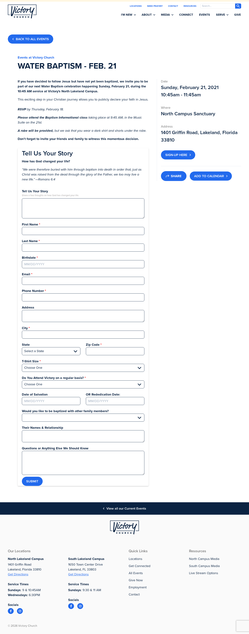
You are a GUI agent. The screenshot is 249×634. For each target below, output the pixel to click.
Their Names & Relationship (42, 428)
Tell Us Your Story (35, 191)
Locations (136, 6)
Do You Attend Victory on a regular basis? (53, 378)
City (25, 328)
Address (28, 307)
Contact (173, 6)
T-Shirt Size (30, 361)
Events (204, 15)
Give (237, 15)
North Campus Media (204, 559)
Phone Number (33, 291)
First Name (30, 224)
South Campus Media (204, 566)
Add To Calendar (209, 176)
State (26, 345)
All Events (136, 573)
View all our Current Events (126, 508)
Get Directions (18, 574)
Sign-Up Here (176, 155)
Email (26, 274)
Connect (186, 15)
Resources (190, 6)
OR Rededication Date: (103, 394)
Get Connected (139, 566)
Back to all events (32, 39)
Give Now (136, 580)
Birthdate (29, 258)
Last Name (30, 241)
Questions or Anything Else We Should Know (55, 448)
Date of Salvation (35, 394)
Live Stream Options (203, 573)
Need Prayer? (155, 6)
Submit (32, 481)
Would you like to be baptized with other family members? (65, 411)
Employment (138, 587)
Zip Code (93, 345)
